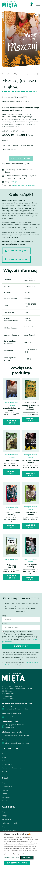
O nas (4, 761)
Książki (4, 783)
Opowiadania (7, 786)
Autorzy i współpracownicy (11, 768)
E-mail (5, 624)
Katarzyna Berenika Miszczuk (19, 91)
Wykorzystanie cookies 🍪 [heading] (17, 834)
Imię (4, 616)
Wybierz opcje (11, 422)
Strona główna (7, 74)
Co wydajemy (7, 764)
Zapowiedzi (6, 794)
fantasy (14, 185)
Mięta (16, 74)
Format (5, 141)
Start (4, 753)
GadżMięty (6, 797)
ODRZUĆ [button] (26, 858)
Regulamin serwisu (11, 665)
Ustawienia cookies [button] (11, 858)
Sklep (4, 757)
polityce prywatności (11, 660)
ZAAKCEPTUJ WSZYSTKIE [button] (17, 863)
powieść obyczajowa (26, 185)
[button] (36, 14)
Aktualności (6, 801)
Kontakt (5, 771)
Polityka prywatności (32, 662)
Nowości (5, 790)
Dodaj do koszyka (20, 159)
